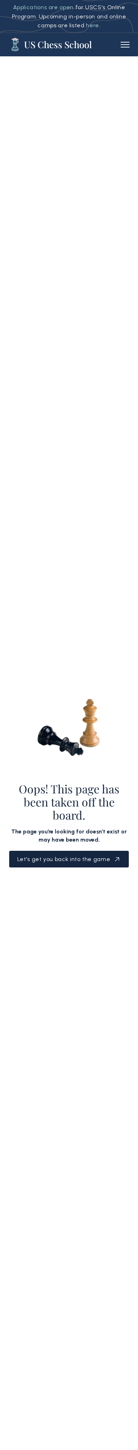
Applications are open (43, 7)
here (92, 25)
